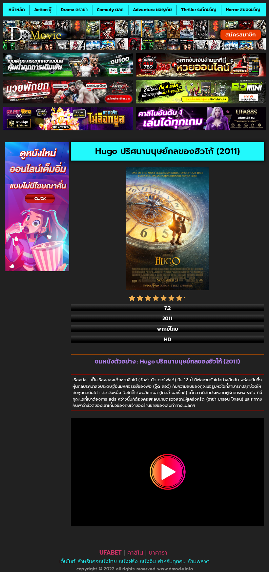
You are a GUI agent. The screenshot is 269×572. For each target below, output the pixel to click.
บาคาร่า (158, 552)
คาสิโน (135, 552)
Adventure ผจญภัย (152, 9)
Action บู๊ (43, 9)
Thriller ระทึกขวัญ (199, 9)
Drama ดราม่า (74, 9)
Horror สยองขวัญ (243, 9)
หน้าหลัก (17, 9)
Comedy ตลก (110, 9)
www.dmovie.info (175, 569)
